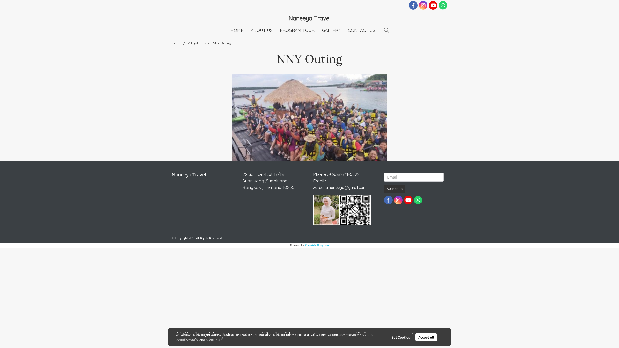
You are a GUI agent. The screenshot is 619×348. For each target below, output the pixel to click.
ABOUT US (262, 30)
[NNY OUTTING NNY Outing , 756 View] (309, 117)
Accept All (426, 337)
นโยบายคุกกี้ (214, 339)
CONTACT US (361, 30)
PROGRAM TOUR (297, 30)
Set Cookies (401, 337)
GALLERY (331, 30)
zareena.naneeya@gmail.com (340, 187)
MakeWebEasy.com (317, 245)
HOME (237, 30)
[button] (386, 30)
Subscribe (395, 189)
